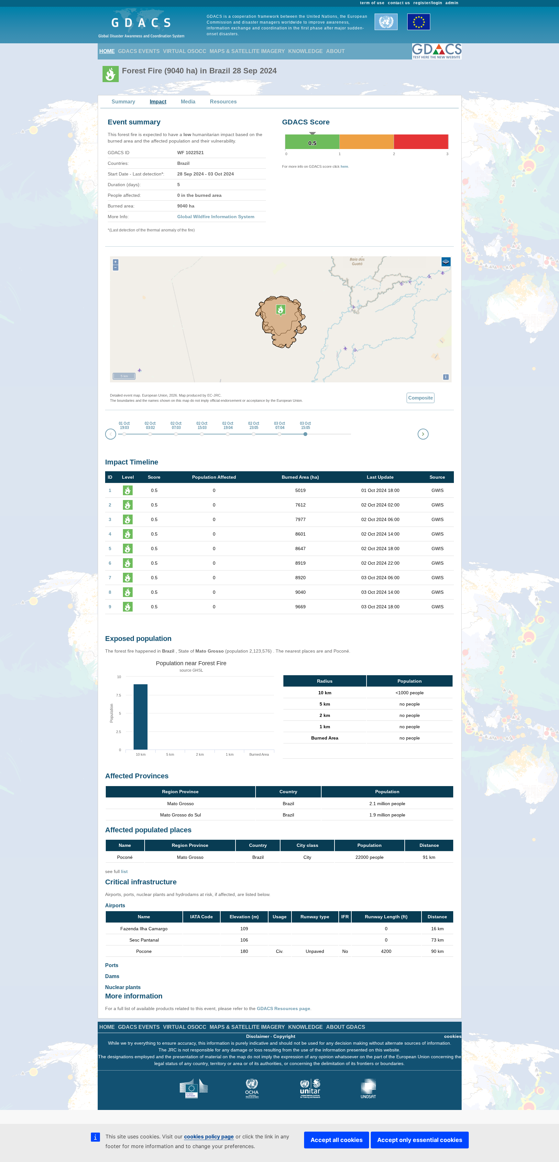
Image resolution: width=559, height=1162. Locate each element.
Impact (158, 101)
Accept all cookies (337, 1139)
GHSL (197, 670)
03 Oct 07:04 (279, 425)
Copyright (284, 1036)
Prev (105, 435)
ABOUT (335, 51)
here (344, 166)
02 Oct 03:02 (150, 425)
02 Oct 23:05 (253, 425)
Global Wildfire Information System (215, 216)
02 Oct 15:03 (201, 425)
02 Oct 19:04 (227, 425)
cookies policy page (209, 1136)
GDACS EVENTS (139, 51)
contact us (399, 3)
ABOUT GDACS (345, 1027)
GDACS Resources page (283, 1008)
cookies (453, 1036)
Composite (420, 397)
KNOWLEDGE (305, 51)
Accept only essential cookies (419, 1139)
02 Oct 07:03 (175, 425)
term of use (372, 3)
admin (451, 3)
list (124, 871)
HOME (107, 51)
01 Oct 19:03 (124, 425)
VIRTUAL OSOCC (184, 51)
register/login (427, 3)
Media (188, 101)
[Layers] (446, 262)
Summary (123, 101)
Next (428, 433)
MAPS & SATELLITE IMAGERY (247, 51)
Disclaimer (257, 1036)
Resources (223, 101)
